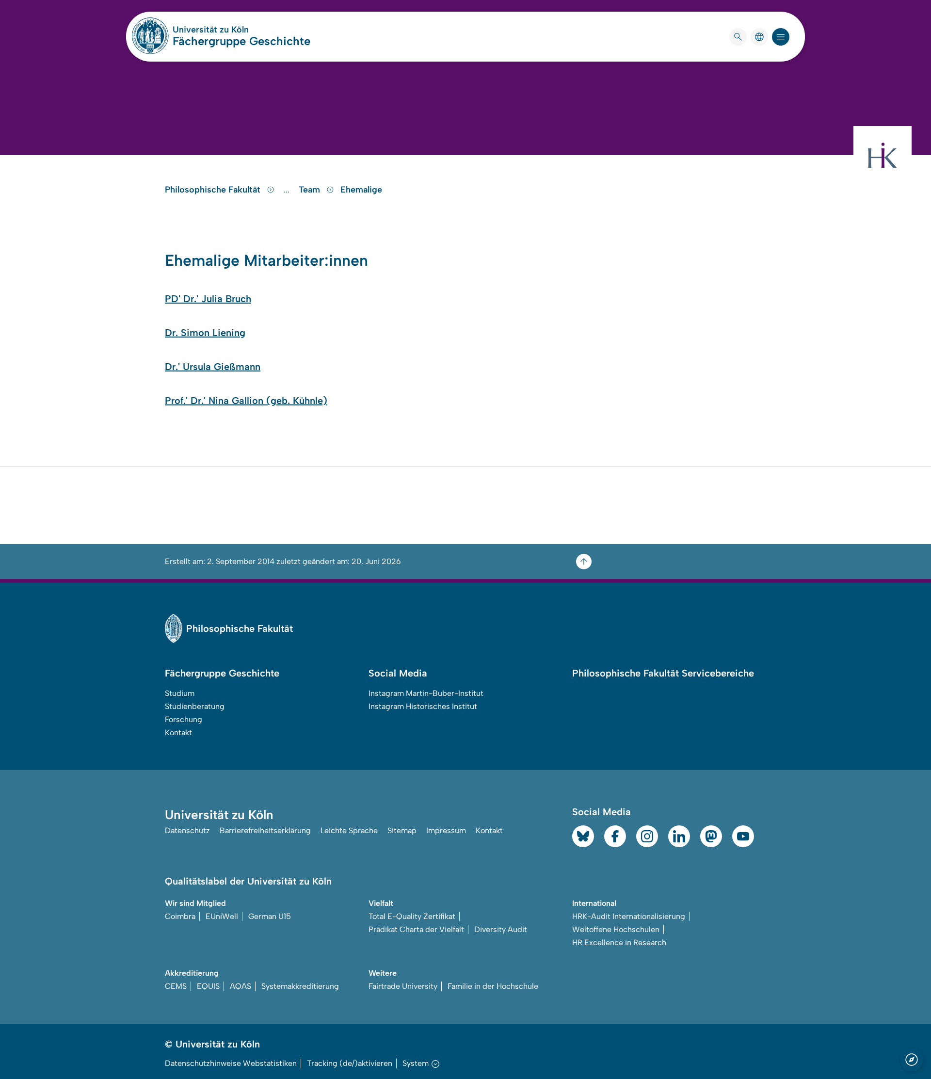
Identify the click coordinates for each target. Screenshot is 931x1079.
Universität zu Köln (239, 29)
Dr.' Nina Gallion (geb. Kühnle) (257, 400)
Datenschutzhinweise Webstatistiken (231, 1063)
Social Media (398, 673)
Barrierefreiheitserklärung (265, 830)
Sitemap (402, 830)
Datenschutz (187, 830)
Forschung (183, 719)
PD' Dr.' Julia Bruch (208, 299)
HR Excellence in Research (619, 942)
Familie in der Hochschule (493, 986)
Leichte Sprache (349, 830)
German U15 (269, 916)
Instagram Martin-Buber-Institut (426, 693)
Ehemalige (361, 189)
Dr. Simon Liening (205, 332)
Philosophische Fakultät (214, 189)
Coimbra (180, 916)
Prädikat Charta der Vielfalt (416, 929)
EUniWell (222, 916)
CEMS (176, 986)
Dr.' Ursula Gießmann (212, 366)
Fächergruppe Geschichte (241, 41)
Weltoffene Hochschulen (615, 929)
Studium (179, 693)
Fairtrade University (403, 986)
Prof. (175, 400)
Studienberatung (195, 706)
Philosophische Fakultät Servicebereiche (663, 673)
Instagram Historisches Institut (423, 706)
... (287, 189)
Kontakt (178, 732)
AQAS (240, 986)
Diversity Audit (500, 929)
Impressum (446, 830)
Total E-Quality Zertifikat (412, 916)
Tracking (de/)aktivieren (349, 1063)
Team (310, 189)
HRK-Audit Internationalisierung (628, 916)
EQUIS (208, 986)
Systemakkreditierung (300, 986)
